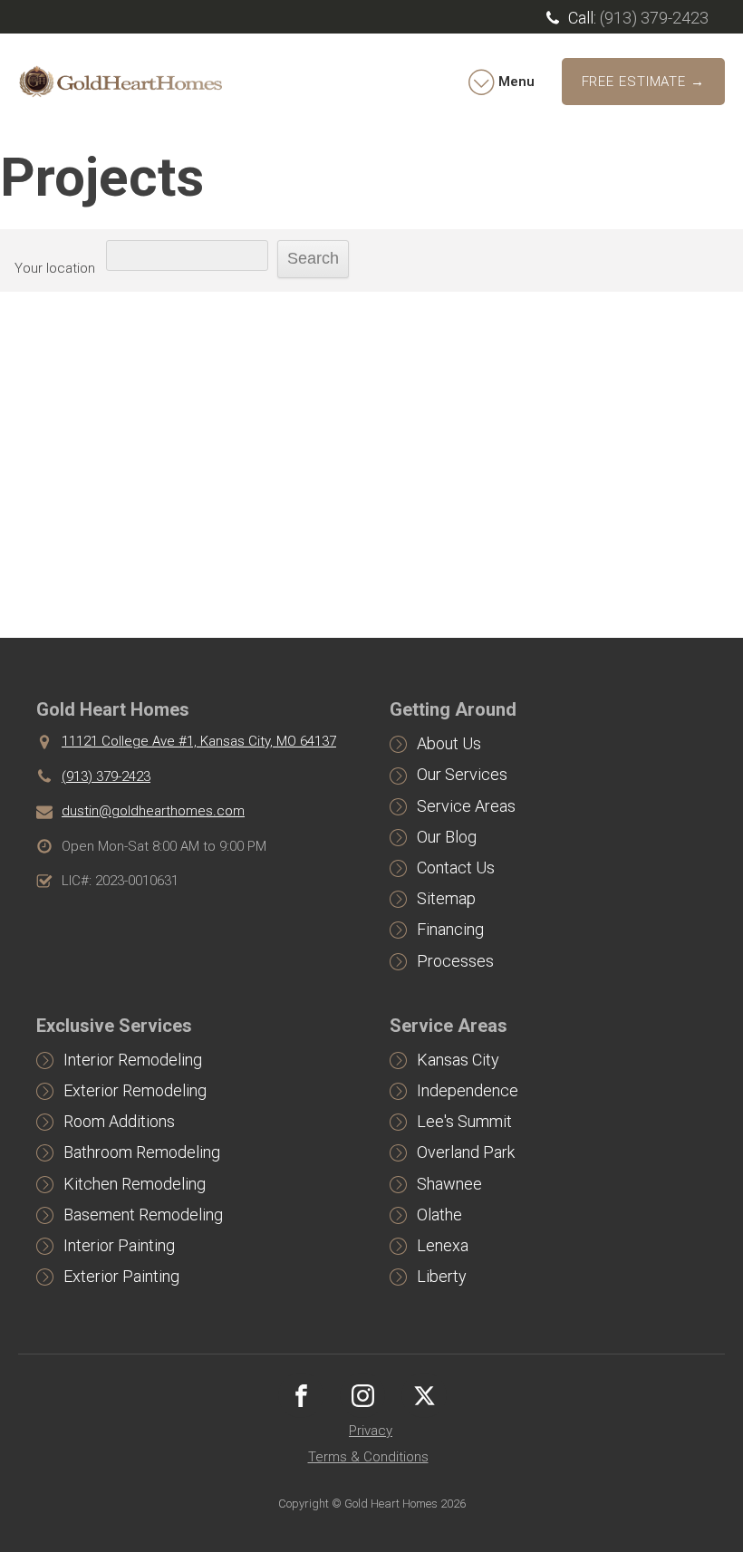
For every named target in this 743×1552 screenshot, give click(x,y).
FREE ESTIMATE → (644, 81)
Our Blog (447, 836)
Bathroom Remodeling (141, 1152)
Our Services (462, 774)
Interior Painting (119, 1245)
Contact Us (456, 867)
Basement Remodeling (143, 1214)
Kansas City (458, 1059)
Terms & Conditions (368, 1457)
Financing (450, 929)
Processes (455, 960)
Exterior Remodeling (135, 1090)
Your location (54, 268)
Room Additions (119, 1121)
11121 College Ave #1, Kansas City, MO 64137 (199, 741)
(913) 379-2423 (654, 17)
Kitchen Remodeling (134, 1183)
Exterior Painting (121, 1276)
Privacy (370, 1430)
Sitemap (446, 898)
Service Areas (466, 805)
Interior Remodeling (132, 1059)
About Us (449, 743)
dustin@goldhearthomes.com (153, 811)
